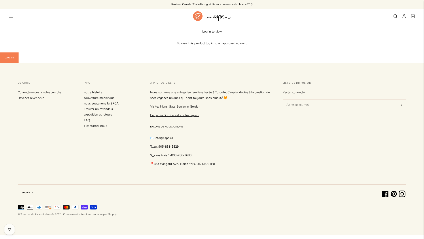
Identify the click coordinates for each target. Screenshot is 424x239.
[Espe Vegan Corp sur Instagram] (402, 196)
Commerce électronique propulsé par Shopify (90, 214)
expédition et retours (98, 114)
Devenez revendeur (31, 98)
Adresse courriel (297, 99)
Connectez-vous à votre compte (39, 92)
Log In (9, 57)
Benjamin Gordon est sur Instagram (174, 115)
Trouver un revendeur (98, 109)
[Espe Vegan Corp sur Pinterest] (393, 196)
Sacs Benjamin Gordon (184, 106)
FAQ (87, 120)
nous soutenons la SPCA (101, 103)
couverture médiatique (99, 98)
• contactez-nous (95, 126)
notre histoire (93, 92)
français (24, 192)
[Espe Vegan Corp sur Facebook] (385, 196)
